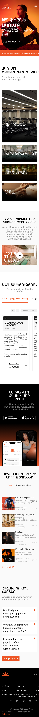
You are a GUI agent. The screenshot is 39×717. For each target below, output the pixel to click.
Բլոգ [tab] (10, 485)
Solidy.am (6, 714)
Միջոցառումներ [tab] (23, 485)
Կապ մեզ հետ (9, 42)
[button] (19, 613)
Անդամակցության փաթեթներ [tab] (15, 299)
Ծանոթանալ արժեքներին (14, 365)
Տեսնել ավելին (28, 310)
